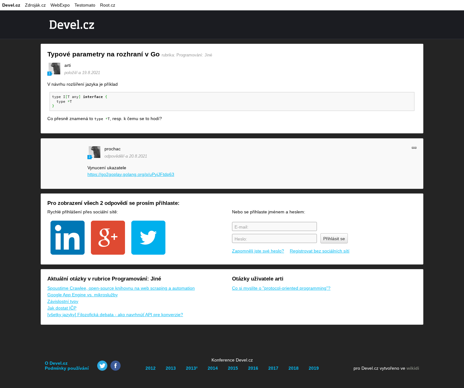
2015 (233, 368)
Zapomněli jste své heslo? (258, 250)
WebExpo (60, 5)
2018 (294, 368)
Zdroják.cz (35, 5)
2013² (192, 368)
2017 (273, 368)
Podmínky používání (67, 368)
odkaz (414, 147)
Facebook (115, 366)
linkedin (67, 237)
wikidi (413, 368)
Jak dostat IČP (61, 307)
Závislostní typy (62, 301)
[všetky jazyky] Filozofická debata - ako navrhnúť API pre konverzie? (115, 314)
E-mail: (241, 226)
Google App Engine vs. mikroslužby (82, 294)
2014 (213, 368)
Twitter (102, 366)
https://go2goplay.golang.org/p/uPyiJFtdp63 (130, 174)
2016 (253, 368)
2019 (314, 368)
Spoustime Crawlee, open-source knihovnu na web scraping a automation (121, 288)
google (108, 237)
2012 (151, 368)
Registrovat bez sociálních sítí (319, 250)
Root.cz (107, 5)
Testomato (84, 5)
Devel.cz (11, 5)
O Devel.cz (56, 363)
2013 (171, 368)
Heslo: (241, 238)
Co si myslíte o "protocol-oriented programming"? (281, 288)
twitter (148, 237)
